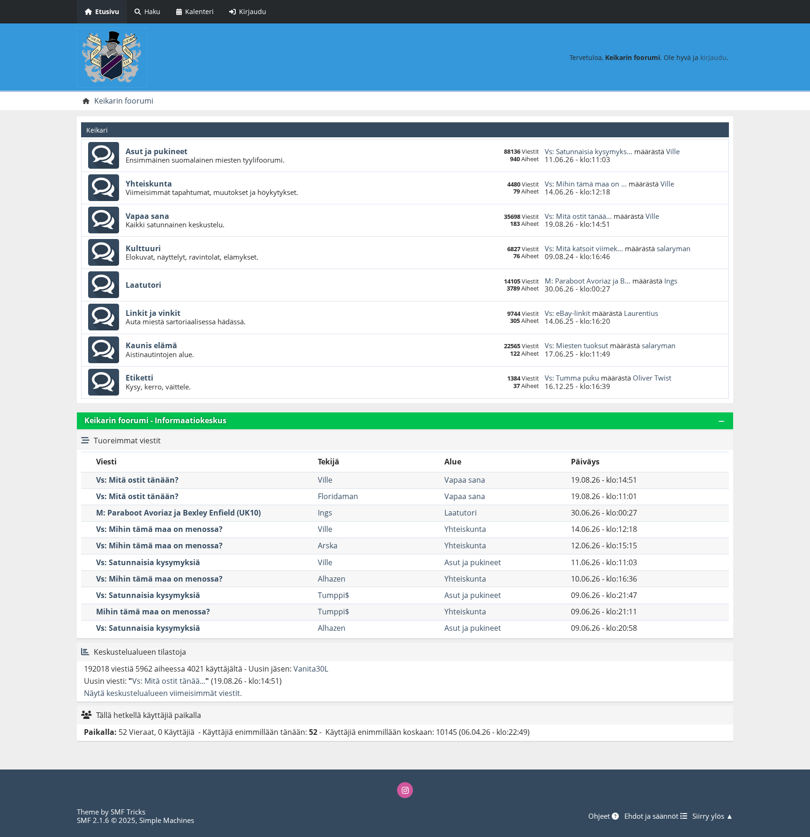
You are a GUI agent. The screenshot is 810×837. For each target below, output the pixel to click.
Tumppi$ (333, 595)
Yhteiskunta (149, 184)
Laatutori (143, 285)
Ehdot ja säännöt (652, 816)
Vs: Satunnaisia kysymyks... (588, 151)
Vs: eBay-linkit (567, 313)
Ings (670, 280)
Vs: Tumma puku (572, 377)
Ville (673, 151)
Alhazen (331, 579)
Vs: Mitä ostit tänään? (137, 480)
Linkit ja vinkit (153, 313)
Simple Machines (166, 820)
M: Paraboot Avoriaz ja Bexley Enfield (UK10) (178, 513)
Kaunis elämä (151, 345)
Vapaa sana (147, 216)
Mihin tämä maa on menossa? (153, 611)
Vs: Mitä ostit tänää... (578, 216)
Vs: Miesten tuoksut (576, 345)
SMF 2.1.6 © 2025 (106, 820)
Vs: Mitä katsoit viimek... (584, 248)
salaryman (673, 248)
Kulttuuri (143, 248)
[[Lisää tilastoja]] (85, 652)
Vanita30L (310, 669)
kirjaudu (713, 57)
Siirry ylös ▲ (712, 816)
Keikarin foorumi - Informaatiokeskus (155, 420)
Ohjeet (600, 816)
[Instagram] (405, 790)
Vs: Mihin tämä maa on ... (586, 183)
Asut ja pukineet (157, 151)
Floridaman (338, 496)
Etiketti (139, 378)
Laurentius (641, 313)
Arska (328, 545)
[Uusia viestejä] (103, 156)
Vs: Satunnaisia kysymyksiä (148, 562)
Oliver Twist (652, 377)
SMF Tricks (128, 811)
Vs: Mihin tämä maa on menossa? (159, 529)
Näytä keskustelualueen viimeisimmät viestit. (163, 693)
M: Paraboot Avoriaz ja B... (587, 280)
